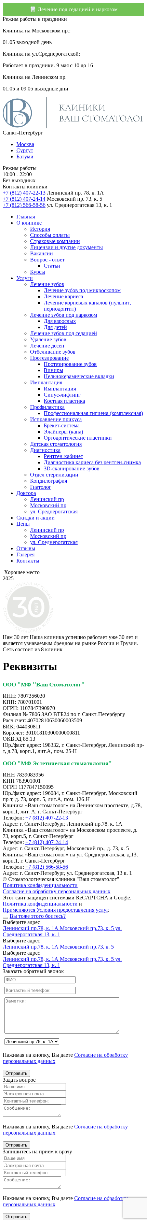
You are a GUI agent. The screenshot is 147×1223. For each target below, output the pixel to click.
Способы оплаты (50, 235)
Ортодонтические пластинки (78, 438)
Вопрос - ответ (47, 259)
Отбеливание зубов (53, 352)
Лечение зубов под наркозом (63, 315)
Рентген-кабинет (63, 456)
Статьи (52, 266)
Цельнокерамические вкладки (79, 376)
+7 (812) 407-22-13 (24, 193)
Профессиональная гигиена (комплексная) (93, 413)
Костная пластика (64, 401)
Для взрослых (60, 321)
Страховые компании (55, 241)
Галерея (25, 554)
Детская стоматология (56, 444)
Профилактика (47, 407)
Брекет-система (62, 425)
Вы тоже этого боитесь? (38, 916)
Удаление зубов (48, 339)
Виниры (53, 370)
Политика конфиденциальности (40, 885)
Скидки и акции (35, 518)
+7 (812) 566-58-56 (24, 205)
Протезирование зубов (70, 364)
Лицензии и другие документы (66, 247)
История (40, 229)
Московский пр (48, 505)
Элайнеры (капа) (63, 432)
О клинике (29, 223)
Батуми (25, 156)
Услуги (24, 278)
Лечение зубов (47, 284)
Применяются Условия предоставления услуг (55, 910)
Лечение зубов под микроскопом (82, 290)
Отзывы (25, 548)
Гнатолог (40, 487)
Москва (25, 144)
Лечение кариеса (63, 296)
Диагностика (45, 450)
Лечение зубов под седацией (63, 333)
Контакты (27, 561)
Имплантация (46, 382)
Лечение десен (47, 346)
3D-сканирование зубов (71, 468)
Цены (23, 524)
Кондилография (48, 481)
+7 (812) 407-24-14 (24, 199)
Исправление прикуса (56, 419)
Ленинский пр (47, 499)
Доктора (26, 493)
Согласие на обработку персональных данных (56, 891)
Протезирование (49, 358)
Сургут (24, 150)
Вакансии (41, 253)
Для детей (55, 327)
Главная (25, 216)
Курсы (37, 272)
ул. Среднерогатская (54, 511)
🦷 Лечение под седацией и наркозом (73, 9)
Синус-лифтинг (62, 395)
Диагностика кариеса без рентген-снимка (92, 462)
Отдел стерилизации (54, 475)
